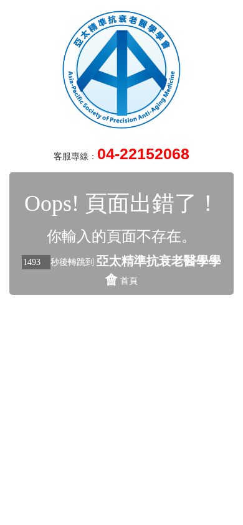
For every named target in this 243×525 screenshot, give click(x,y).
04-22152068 (143, 153)
